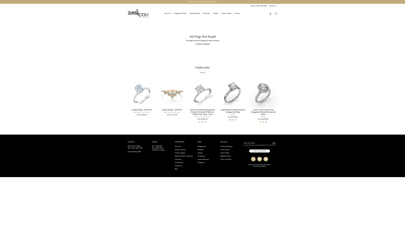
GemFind (263, 166)
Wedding (200, 150)
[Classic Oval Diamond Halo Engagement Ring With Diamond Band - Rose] (263, 122)
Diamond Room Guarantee (184, 156)
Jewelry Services (180, 150)
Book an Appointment (259, 151)
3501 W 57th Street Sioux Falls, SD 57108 (135, 147)
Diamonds (206, 13)
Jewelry (215, 13)
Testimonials (179, 162)
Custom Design (226, 13)
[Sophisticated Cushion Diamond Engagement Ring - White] (230, 120)
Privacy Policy (225, 150)
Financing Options (226, 146)
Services (237, 13)
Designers (201, 162)
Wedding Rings (195, 13)
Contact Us (272, 6)
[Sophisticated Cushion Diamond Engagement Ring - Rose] (236, 120)
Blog (176, 169)
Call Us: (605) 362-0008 (259, 6)
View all (202, 72)
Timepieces (201, 156)
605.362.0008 (136, 151)
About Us (168, 13)
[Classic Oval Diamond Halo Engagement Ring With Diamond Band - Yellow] (260, 122)
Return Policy (224, 153)
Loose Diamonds (203, 159)
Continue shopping (202, 44)
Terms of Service (226, 159)
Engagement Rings (180, 13)
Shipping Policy (225, 156)
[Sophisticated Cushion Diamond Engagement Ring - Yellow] (233, 120)
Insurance (178, 159)
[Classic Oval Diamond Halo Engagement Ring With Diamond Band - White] (266, 122)
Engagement (202, 146)
